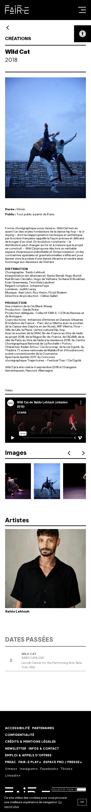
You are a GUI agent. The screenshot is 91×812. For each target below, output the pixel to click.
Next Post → (7, 27)
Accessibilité (17, 728)
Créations (18, 39)
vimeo (10, 768)
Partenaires (43, 728)
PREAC (10, 762)
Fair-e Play (28, 762)
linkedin (11, 775)
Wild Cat (29, 654)
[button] (82, 33)
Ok (82, 802)
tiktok (65, 768)
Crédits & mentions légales (30, 741)
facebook (48, 768)
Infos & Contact (44, 748)
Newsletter (15, 748)
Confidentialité (19, 735)
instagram (28, 768)
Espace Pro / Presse (61, 762)
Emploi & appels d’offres (28, 755)
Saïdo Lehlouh (17, 611)
